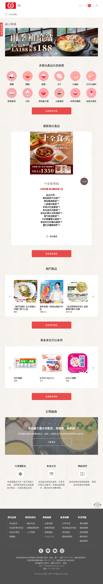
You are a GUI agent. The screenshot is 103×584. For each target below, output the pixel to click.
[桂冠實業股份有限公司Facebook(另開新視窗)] (41, 551)
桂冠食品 (13, 523)
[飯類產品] (44, 76)
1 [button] (47, 53)
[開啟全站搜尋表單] (80, 6)
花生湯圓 (18, 378)
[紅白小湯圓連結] (77, 363)
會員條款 (66, 532)
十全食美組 (51, 183)
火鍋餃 (75, 84)
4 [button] (56, 53)
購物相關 (84, 527)
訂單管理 (66, 523)
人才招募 (31, 532)
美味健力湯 (44, 101)
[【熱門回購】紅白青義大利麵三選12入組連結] (25, 291)
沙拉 (28, 101)
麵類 (28, 84)
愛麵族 (12, 536)
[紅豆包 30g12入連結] (51, 363)
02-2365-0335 (54, 568)
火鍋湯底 (59, 101)
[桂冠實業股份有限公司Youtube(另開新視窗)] (55, 551)
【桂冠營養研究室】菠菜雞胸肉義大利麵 (77, 307)
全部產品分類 (51, 111)
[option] (51, 42)
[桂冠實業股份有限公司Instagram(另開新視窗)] (62, 551)
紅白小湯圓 (71, 378)
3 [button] (53, 53)
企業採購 (49, 523)
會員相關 (84, 532)
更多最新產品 (51, 253)
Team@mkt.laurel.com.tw (54, 566)
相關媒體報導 (33, 527)
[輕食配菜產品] (12, 93)
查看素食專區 (51, 396)
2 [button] (50, 53)
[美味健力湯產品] (44, 93)
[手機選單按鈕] (19, 6)
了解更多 (51, 442)
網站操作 (84, 536)
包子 (59, 84)
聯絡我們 (84, 541)
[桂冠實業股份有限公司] (10, 5)
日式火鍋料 (91, 84)
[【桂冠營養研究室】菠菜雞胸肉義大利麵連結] (77, 291)
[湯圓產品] (12, 76)
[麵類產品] (28, 76)
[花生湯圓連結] (25, 363)
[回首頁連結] (6, 14)
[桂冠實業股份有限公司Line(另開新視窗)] (48, 551)
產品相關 (84, 523)
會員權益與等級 (69, 527)
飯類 (44, 84)
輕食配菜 (12, 101)
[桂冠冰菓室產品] (91, 93)
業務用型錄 (50, 527)
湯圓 (12, 84)
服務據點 (49, 532)
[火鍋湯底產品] (59, 93)
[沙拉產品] (28, 93)
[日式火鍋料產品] (91, 76)
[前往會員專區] (96, 5)
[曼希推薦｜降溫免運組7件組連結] (51, 291)
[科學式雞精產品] (75, 93)
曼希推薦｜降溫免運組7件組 (51, 307)
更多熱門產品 (51, 325)
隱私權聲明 (67, 536)
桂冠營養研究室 (16, 527)
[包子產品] (59, 76)
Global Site (49, 536)
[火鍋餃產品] (75, 76)
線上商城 (13, 14)
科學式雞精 (75, 101)
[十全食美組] (51, 153)
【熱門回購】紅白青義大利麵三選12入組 (25, 307)
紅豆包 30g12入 (47, 378)
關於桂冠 (31, 523)
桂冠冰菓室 (91, 101)
